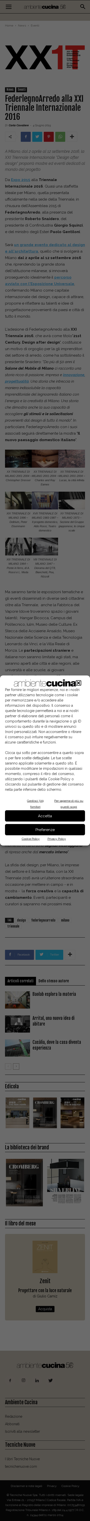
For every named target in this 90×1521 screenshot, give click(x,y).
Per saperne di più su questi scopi (68, 804)
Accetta (45, 816)
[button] (78, 682)
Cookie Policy (31, 839)
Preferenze (45, 830)
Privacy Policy (57, 839)
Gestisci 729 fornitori (35, 804)
